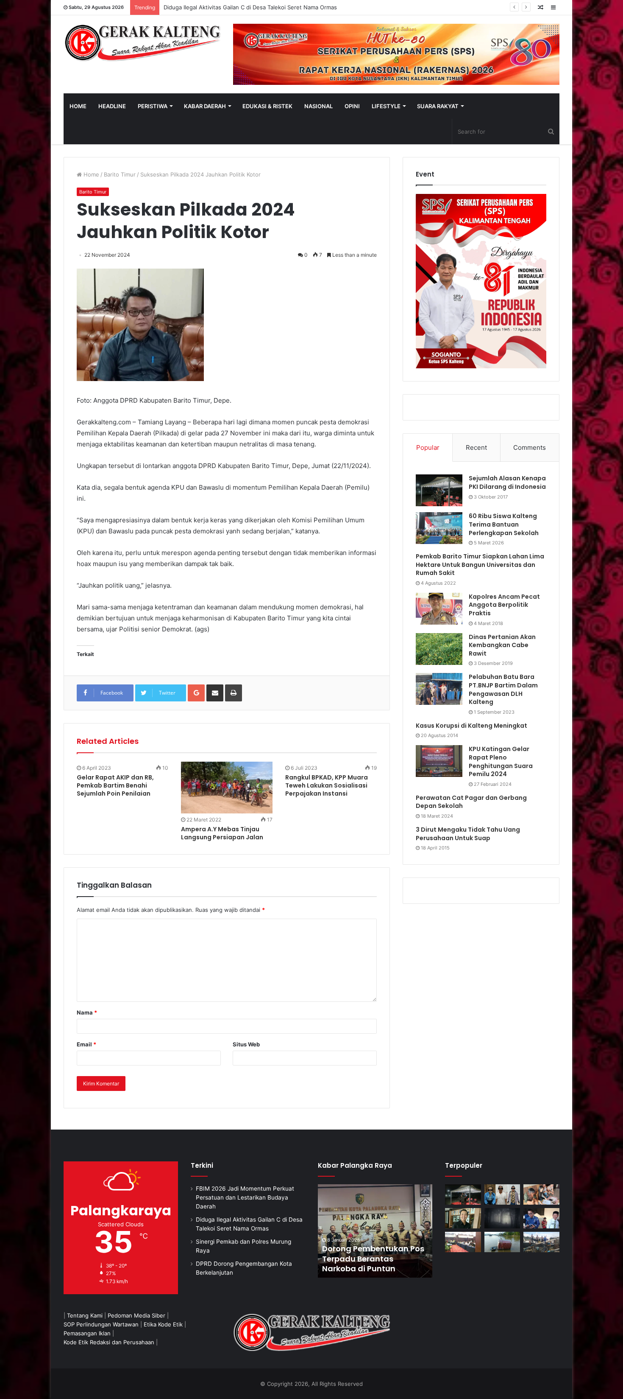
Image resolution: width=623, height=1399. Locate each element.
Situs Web (246, 1044)
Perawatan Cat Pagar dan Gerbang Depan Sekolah (471, 801)
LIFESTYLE (386, 106)
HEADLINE (112, 106)
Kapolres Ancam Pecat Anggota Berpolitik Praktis (504, 604)
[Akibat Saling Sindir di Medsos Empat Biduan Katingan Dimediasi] (541, 1194)
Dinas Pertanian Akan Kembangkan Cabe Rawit (502, 645)
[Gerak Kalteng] (142, 42)
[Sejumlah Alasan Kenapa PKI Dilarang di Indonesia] (439, 490)
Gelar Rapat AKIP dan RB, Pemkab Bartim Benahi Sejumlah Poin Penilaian (115, 785)
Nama (87, 1012)
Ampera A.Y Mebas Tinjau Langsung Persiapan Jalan (222, 833)
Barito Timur (120, 174)
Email (86, 1044)
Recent (476, 447)
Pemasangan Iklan (87, 1333)
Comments (529, 447)
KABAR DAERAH (205, 106)
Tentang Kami (85, 1315)
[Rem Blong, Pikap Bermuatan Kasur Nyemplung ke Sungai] (502, 1242)
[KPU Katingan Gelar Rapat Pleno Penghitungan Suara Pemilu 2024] (439, 761)
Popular (427, 447)
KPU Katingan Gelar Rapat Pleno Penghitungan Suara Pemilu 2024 (501, 761)
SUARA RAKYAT (438, 106)
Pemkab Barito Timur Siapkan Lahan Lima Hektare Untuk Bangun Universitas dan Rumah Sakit (480, 564)
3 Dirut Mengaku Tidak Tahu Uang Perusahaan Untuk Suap (468, 833)
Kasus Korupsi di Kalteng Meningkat (471, 725)
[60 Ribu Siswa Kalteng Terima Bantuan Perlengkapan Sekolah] (439, 528)
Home (90, 174)
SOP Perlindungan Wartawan (101, 1324)
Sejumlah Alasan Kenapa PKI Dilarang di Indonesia (507, 482)
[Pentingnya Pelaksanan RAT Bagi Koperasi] (541, 1218)
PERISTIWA (152, 106)
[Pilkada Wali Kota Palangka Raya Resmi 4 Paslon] (463, 1242)
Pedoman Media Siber (136, 1315)
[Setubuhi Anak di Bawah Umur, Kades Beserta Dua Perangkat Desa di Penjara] (502, 1194)
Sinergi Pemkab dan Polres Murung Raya (217, 7)
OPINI (352, 106)
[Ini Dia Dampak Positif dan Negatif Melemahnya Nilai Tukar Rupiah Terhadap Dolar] (463, 1218)
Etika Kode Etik (163, 1324)
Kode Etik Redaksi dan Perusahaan (109, 1342)
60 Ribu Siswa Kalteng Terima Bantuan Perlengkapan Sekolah (504, 524)
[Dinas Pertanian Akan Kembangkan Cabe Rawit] (439, 649)
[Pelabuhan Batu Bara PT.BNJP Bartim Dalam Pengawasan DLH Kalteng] (439, 689)
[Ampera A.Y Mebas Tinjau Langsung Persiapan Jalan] (227, 787)
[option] (375, 1231)
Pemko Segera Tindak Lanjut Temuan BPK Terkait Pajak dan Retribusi (374, 1258)
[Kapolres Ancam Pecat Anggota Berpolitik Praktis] (439, 609)
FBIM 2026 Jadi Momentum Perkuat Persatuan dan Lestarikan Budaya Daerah (245, 1197)
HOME (78, 106)
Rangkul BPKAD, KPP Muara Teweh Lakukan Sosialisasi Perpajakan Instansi (326, 785)
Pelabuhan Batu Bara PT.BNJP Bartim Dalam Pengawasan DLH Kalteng (503, 689)
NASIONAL (318, 106)
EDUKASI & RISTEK (267, 106)
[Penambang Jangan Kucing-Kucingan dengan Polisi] (541, 1242)
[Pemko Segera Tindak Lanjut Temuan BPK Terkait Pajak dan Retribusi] (375, 1231)
